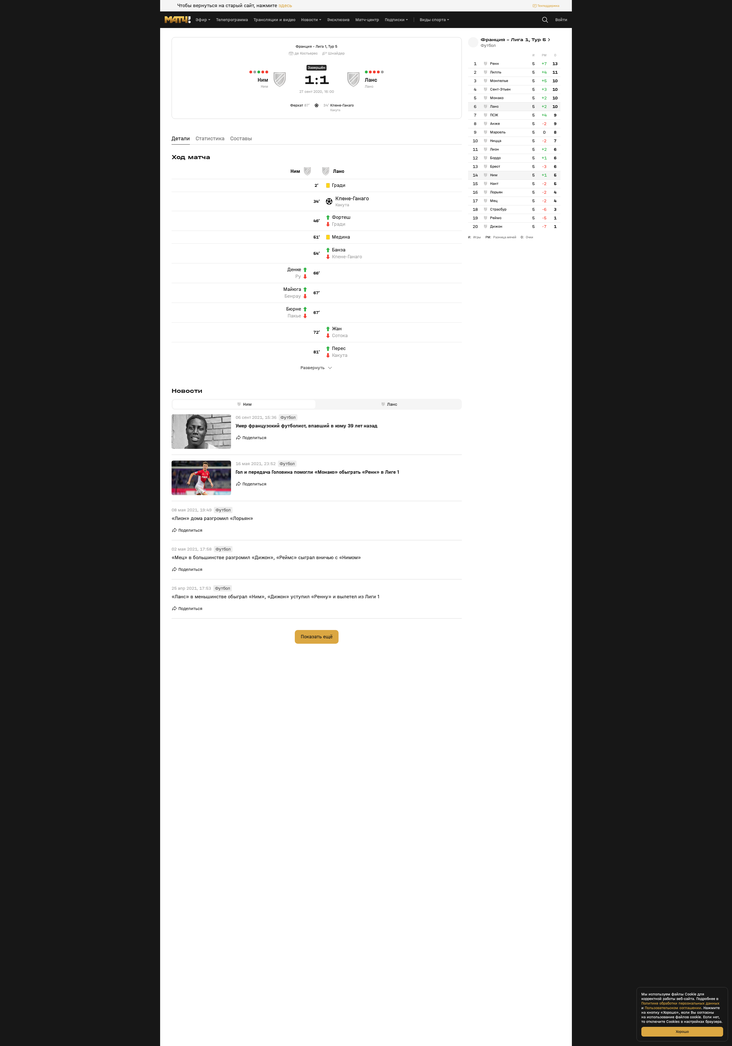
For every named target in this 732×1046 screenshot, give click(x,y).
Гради (338, 185)
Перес (339, 348)
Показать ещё (317, 637)
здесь (285, 6)
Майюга (292, 289)
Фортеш (341, 217)
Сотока (340, 336)
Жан (337, 329)
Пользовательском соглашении (673, 1008)
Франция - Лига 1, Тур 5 (316, 46)
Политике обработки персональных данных (680, 1003)
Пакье (294, 316)
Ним (263, 80)
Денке (294, 270)
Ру (298, 276)
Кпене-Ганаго (352, 198)
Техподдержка (548, 5)
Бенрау (293, 296)
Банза (338, 250)
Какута (342, 204)
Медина (341, 237)
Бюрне (293, 309)
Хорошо (682, 1031)
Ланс (371, 80)
